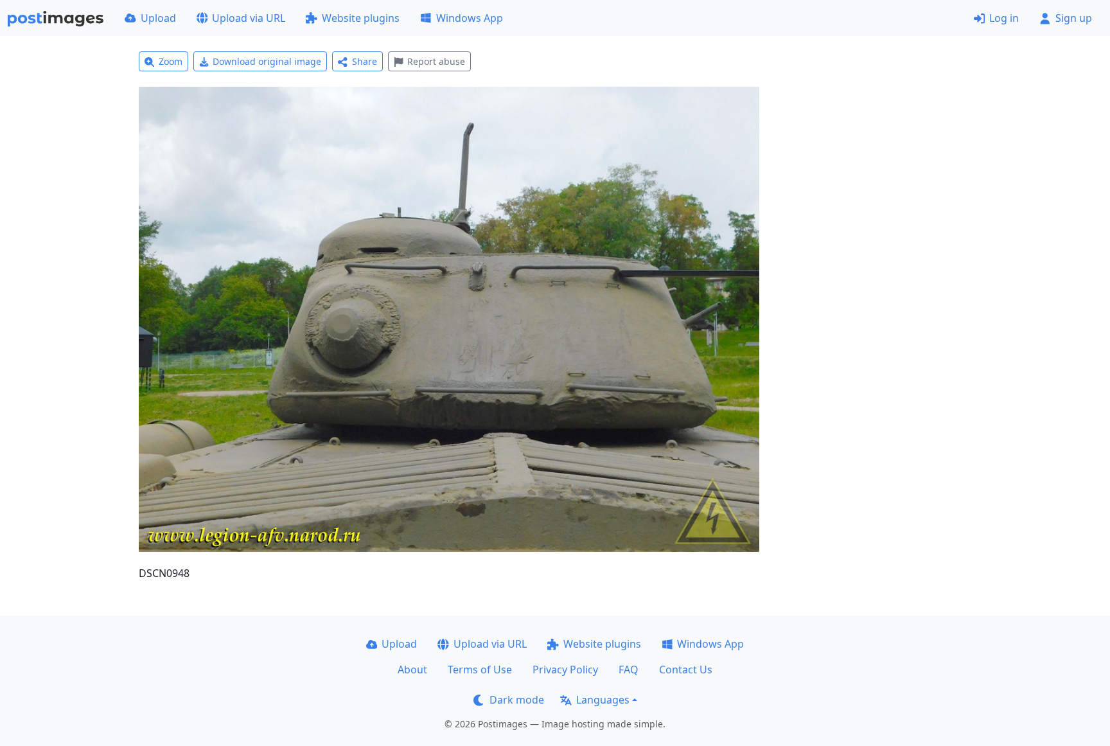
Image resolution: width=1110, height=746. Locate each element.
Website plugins (361, 18)
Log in (1004, 18)
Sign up (1073, 18)
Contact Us (685, 669)
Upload (158, 18)
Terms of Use (480, 669)
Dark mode (516, 700)
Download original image (267, 61)
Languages (603, 700)
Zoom (170, 61)
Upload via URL (248, 18)
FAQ (629, 669)
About (412, 669)
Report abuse (436, 61)
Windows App (469, 18)
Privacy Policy (565, 669)
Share (364, 61)
